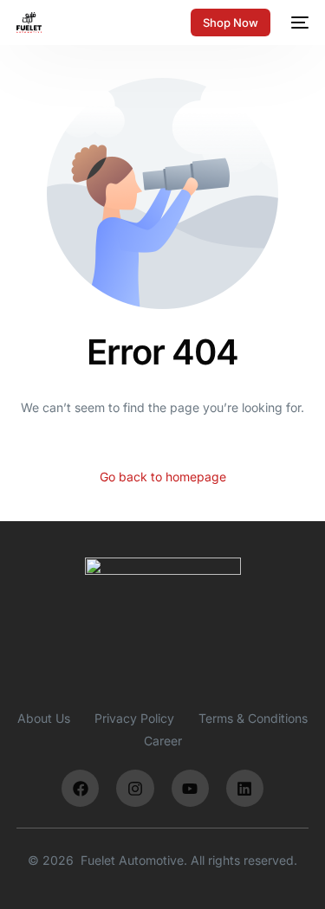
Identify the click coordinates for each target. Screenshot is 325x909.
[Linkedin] (244, 788)
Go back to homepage (163, 476)
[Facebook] (80, 788)
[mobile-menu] (298, 22)
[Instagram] (134, 788)
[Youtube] (190, 788)
